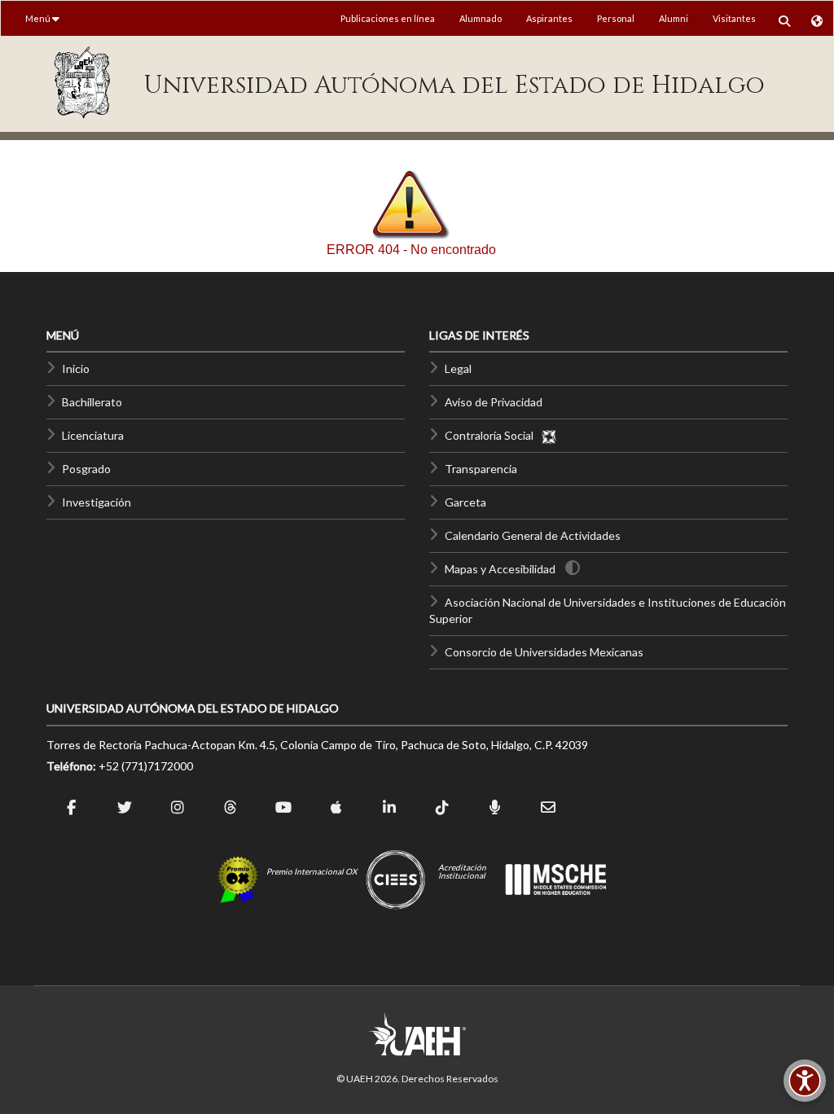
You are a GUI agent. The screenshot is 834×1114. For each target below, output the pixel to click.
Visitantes (734, 18)
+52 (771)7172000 (146, 766)
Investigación (96, 502)
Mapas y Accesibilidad (500, 569)
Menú (38, 18)
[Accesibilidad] (805, 1080)
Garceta (465, 502)
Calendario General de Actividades (533, 535)
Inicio (76, 368)
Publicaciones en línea (387, 18)
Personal (615, 18)
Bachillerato (92, 402)
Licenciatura (93, 435)
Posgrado (86, 469)
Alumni (673, 18)
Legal (458, 368)
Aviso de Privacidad (493, 402)
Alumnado (480, 18)
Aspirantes (549, 18)
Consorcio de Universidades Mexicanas (544, 652)
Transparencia (481, 469)
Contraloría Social (493, 435)
